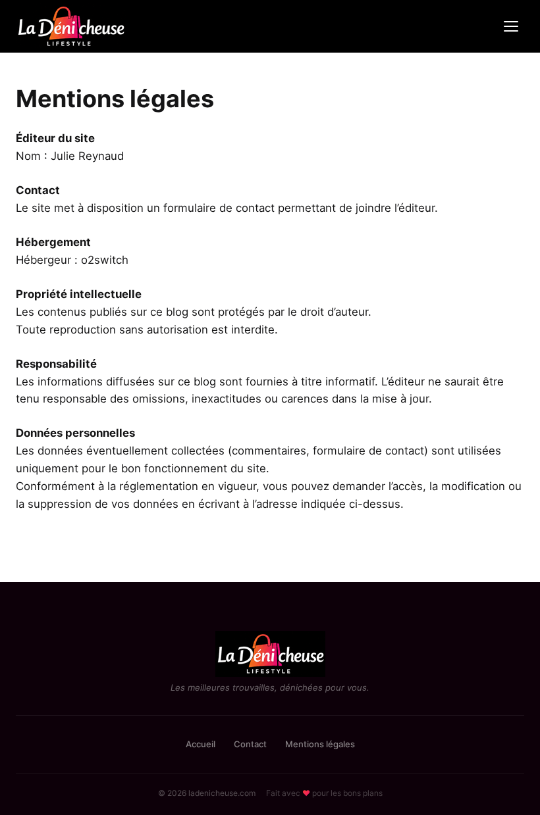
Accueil (200, 744)
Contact (250, 744)
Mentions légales (320, 744)
